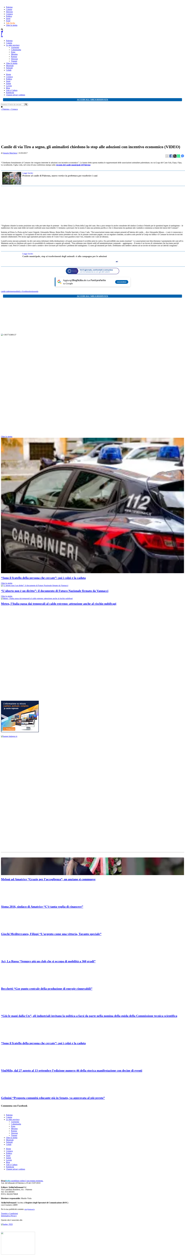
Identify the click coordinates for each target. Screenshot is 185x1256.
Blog (8, 88)
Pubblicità (10, 92)
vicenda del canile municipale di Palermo (73, 165)
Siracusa (9, 12)
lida (17, 291)
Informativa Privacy (9, 1216)
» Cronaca (14, 109)
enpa (14, 291)
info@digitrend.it (29, 1209)
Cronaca (9, 14)
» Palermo (5, 109)
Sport (8, 18)
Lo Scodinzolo (25, 291)
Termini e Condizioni (9, 1213)
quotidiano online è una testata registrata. (22, 1181)
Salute (8, 83)
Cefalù (8, 70)
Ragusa (14, 56)
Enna (13, 52)
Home (8, 74)
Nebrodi (9, 68)
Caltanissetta (16, 50)
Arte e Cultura (11, 90)
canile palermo (7, 291)
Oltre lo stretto (11, 25)
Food (8, 21)
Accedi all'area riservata (92, 100)
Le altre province (13, 45)
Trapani (14, 61)
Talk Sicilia (10, 23)
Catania (9, 9)
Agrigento (15, 47)
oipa (32, 291)
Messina (14, 54)
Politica (9, 16)
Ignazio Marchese (10, 153)
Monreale (10, 66)
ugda (36, 291)
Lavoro (9, 86)
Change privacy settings (15, 95)
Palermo (9, 7)
